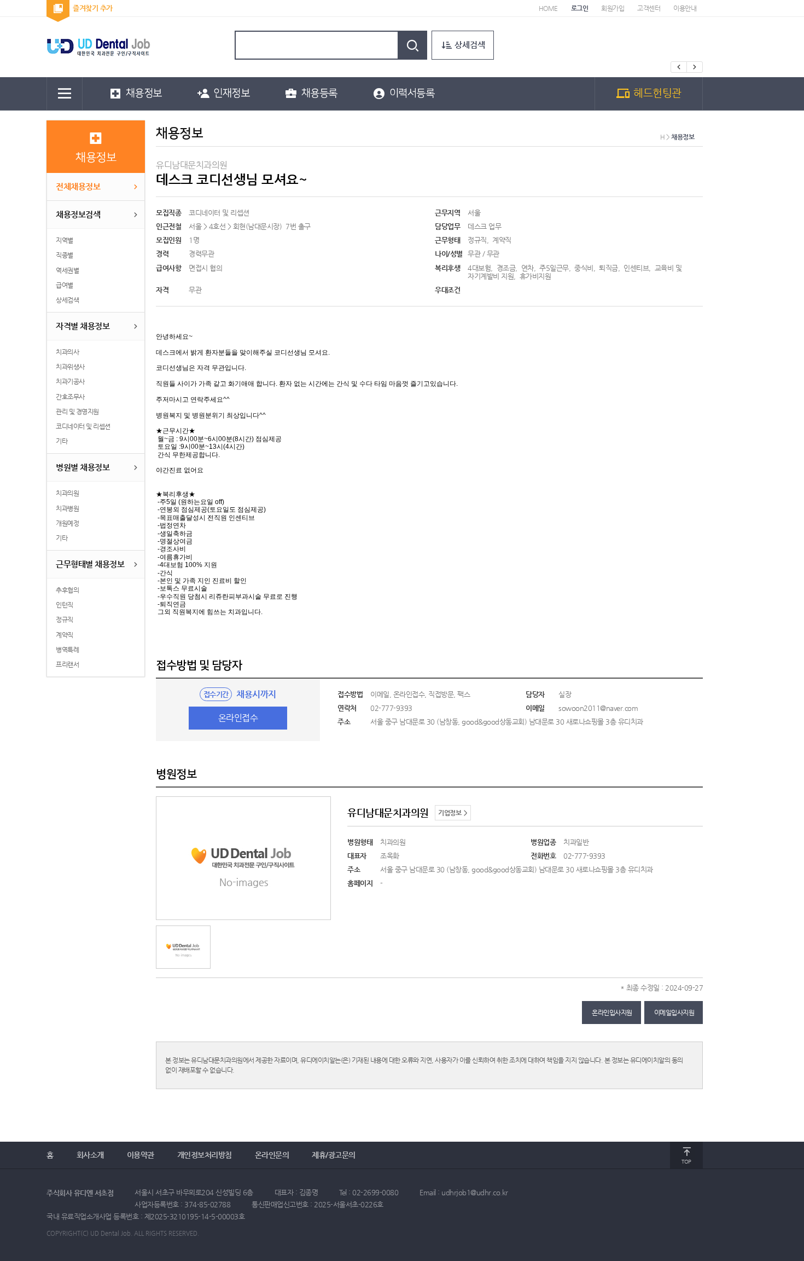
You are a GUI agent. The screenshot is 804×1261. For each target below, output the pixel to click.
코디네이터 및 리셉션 (220, 213)
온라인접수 (238, 718)
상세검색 (470, 44)
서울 (475, 213)
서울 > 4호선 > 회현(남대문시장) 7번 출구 (250, 226)
